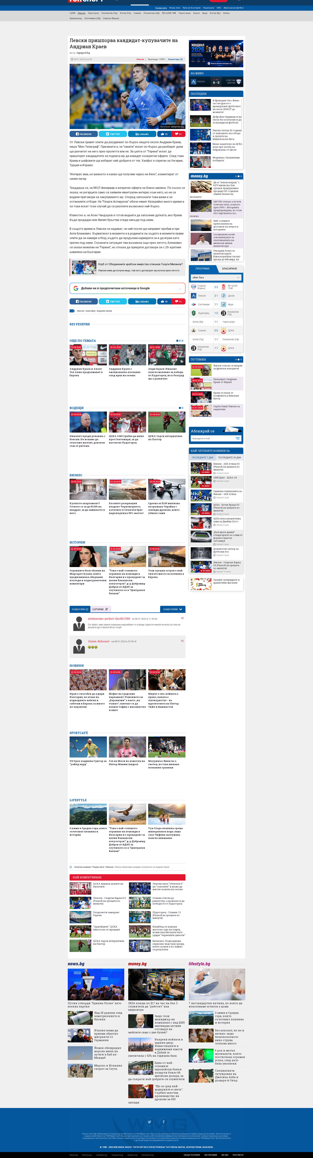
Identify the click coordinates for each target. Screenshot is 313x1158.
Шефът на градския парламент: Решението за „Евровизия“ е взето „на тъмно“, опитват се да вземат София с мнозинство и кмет (127, 702)
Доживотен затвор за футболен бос (226, 550)
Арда (204, 13)
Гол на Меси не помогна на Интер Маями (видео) (127, 762)
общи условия (192, 1155)
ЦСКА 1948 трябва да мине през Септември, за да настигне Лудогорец (126, 439)
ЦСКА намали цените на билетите (108, 885)
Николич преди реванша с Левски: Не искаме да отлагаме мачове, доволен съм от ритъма (87, 440)
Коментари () (175, 59)
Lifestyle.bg (101, 1155)
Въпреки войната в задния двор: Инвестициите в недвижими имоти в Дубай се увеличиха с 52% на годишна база (155, 1047)
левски (80, 311)
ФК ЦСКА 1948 (169, 13)
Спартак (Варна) (111, 18)
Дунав (231, 295)
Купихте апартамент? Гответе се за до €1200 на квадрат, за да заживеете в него (87, 508)
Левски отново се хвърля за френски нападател (227, 367)
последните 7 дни (202, 457)
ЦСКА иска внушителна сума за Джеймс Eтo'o (227, 520)
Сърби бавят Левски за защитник (226, 408)
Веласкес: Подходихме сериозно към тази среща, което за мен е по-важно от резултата (168, 945)
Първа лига (161, 8)
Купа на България (192, 8)
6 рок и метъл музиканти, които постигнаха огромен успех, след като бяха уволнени (230, 1057)
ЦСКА (72, 13)
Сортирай (97, 609)
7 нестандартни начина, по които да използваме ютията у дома (215, 1004)
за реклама (210, 1155)
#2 (182, 618)
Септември (204, 304)
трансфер (90, 311)
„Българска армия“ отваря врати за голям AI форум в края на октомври (227, 536)
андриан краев (104, 311)
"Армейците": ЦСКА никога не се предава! (106, 928)
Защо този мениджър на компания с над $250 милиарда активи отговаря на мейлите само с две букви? (156, 1024)
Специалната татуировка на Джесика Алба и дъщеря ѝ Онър (226, 1075)
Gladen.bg (132, 1155)
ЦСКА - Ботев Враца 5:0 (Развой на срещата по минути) (226, 507)
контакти (238, 1155)
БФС (219, 8)
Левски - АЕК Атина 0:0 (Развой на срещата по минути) (226, 466)
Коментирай (170, 609)
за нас (224, 1155)
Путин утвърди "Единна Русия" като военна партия (94, 1004)
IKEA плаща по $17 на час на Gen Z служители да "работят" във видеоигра (153, 1006)
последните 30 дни (229, 457)
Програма (202, 268)
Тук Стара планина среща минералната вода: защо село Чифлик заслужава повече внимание (165, 833)
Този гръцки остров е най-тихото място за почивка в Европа (166, 574)
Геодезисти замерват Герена (106, 914)
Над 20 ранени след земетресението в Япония (108, 1016)
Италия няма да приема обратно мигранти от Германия (106, 1035)
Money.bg (87, 1155)
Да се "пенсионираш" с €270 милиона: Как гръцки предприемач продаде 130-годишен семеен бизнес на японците (214, 189)
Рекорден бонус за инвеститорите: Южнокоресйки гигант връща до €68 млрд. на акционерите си (226, 256)
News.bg (74, 1155)
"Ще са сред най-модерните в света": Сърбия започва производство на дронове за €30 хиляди (155, 1094)
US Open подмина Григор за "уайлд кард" (88, 762)
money (200, 176)
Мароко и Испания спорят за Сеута (108, 1067)
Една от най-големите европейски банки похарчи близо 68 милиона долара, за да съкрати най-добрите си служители (156, 1071)
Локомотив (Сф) (151, 13)
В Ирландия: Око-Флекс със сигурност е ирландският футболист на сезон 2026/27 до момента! (227, 106)
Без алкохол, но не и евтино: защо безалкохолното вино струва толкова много (229, 1037)
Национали (208, 8)
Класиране (229, 268)
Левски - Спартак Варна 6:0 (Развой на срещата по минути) (109, 901)
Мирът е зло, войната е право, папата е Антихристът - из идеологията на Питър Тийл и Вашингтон (163, 700)
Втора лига (174, 8)
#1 (182, 641)
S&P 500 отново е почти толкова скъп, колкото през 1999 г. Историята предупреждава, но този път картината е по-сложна (216, 208)
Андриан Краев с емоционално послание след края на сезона (125, 372)
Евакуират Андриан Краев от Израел (225, 380)
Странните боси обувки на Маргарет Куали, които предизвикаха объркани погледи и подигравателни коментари (88, 577)
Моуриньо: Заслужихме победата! (226, 159)
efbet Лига (198, 277)
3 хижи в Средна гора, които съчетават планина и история (88, 831)
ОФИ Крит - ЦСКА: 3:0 (225, 477)
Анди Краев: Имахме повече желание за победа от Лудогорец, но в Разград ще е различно (166, 373)
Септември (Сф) (92, 18)
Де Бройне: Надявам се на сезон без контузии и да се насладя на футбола (227, 119)
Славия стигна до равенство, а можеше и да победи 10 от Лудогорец (168, 901)
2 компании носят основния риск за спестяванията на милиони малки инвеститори (224, 240)
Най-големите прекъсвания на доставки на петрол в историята (225, 225)
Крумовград (76, 18)
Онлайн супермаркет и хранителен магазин (226, 581)
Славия (137, 13)
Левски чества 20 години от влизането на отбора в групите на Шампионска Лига (227, 134)
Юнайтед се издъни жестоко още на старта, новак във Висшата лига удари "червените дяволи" (169, 931)
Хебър (226, 13)
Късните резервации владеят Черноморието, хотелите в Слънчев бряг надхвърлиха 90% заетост (126, 508)
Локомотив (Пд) (109, 13)
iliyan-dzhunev (99, 641)
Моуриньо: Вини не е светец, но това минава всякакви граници (163, 764)
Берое (196, 13)
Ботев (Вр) (215, 13)
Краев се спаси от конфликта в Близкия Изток (226, 395)
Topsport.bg (117, 1155)
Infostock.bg (148, 1155)
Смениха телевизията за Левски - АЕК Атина (227, 492)
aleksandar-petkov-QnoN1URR (109, 618)
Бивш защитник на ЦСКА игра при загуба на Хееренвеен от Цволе (227, 146)
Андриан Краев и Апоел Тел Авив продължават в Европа (86, 372)
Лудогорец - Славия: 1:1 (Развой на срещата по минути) (167, 915)
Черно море (184, 13)
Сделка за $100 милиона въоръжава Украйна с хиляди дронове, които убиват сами (164, 508)
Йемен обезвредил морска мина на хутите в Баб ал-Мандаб (107, 1052)
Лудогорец (93, 13)
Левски (81, 13)
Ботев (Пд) (125, 13)
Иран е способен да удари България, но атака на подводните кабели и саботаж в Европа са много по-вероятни (87, 700)
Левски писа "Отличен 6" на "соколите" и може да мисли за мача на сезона (168, 886)
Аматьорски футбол (234, 8)
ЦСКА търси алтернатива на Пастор (165, 437)
